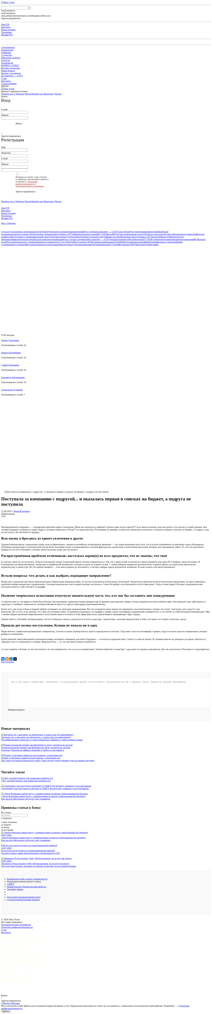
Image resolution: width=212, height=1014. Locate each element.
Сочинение (157, 239)
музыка (67, 244)
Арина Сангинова (10, 340)
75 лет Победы (66, 242)
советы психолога (155, 234)
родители (156, 237)
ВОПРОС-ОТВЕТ (10, 65)
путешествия (190, 234)
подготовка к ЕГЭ (143, 237)
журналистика (26, 239)
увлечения (139, 231)
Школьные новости (10, 57)
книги (36, 244)
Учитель (52, 231)
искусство (17, 244)
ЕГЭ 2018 (147, 239)
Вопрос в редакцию (11, 73)
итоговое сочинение (44, 234)
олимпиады (107, 242)
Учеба (148, 244)
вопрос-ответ (22, 231)
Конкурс (165, 237)
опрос (41, 244)
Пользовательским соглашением (30, 186)
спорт (155, 231)
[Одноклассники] (7, 659)
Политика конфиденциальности (17, 927)
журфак (154, 244)
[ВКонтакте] (3, 659)
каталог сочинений (29, 242)
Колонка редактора (10, 68)
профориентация (148, 242)
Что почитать (13, 242)
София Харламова (10, 365)
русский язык (51, 244)
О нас (4, 78)
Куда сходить (89, 231)
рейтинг (105, 244)
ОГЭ (115, 242)
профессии (27, 244)
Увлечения (6, 32)
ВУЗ (196, 239)
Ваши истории (8, 29)
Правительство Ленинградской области (26, 886)
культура (102, 237)
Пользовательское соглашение (16, 924)
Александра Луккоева (12, 390)
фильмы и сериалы (166, 242)
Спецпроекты (8, 47)
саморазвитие (88, 244)
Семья (98, 244)
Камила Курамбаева (11, 352)
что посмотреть (63, 231)
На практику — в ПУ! (12, 76)
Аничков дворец (15, 889)
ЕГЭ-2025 (102, 234)
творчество (79, 237)
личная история (89, 234)
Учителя (53, 237)
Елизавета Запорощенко (13, 377)
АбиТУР (5, 24)
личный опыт (42, 237)
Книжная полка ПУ (136, 234)
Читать (28, 94)
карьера (8, 244)
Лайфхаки (6, 52)
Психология (7, 63)
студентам (76, 244)
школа (16, 239)
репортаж (11, 234)
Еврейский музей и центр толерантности (27, 879)
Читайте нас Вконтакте (42, 94)
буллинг (168, 234)
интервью (96, 242)
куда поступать (8, 231)
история (61, 237)
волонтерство (35, 231)
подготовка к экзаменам (24, 237)
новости (125, 239)
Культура (5, 60)
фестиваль (123, 244)
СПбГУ (132, 244)
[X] (15, 659)
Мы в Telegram (8, 223)
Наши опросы (8, 70)
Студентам (6, 55)
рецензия (189, 239)
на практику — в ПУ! (106, 231)
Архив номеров (9, 83)
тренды (136, 242)
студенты (69, 237)
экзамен (148, 231)
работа (61, 244)
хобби (120, 242)
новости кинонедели (49, 242)
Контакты (6, 81)
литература (115, 239)
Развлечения (7, 50)
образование (178, 234)
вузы (131, 237)
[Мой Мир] (11, 659)
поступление (91, 237)
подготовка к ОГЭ (63, 234)
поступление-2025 (25, 234)
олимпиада (179, 239)
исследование (81, 239)
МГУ (114, 234)
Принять (6, 1011)
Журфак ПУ (7, 35)
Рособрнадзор (135, 239)
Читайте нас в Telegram (12, 94)
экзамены (57, 239)
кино (109, 234)
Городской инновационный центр (24, 897)
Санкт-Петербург (125, 231)
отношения (168, 239)
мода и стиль (68, 239)
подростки (122, 234)
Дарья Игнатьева (21, 511)
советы (48, 239)
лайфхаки (77, 234)
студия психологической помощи (23, 899)
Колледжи (128, 242)
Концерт (125, 237)
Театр (45, 231)
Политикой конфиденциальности (26, 183)
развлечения (77, 231)
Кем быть (5, 27)
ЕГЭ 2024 (113, 244)
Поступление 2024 (82, 242)
